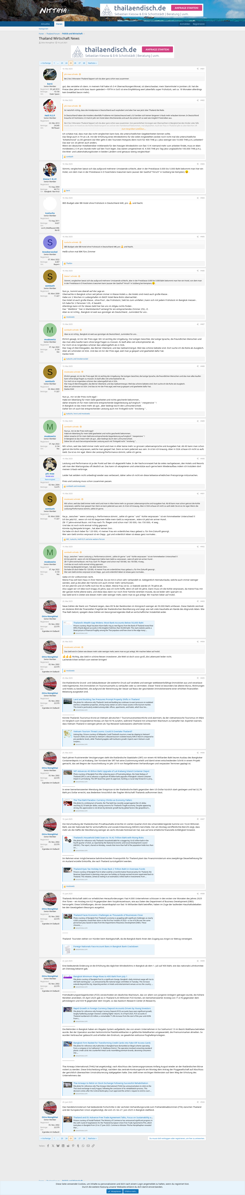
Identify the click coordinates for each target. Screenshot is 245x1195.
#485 (202, 236)
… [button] (58, 63)
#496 (202, 752)
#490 (202, 458)
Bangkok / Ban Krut (51, 191)
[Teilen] (197, 69)
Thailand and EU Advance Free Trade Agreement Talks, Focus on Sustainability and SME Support (120, 1117)
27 (80, 63)
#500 (202, 1102)
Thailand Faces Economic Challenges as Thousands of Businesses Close (108, 915)
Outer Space (54, 94)
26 (75, 63)
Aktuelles (45, 23)
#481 (202, 69)
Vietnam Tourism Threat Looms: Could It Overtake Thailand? (102, 731)
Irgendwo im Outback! (50, 631)
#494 (202, 641)
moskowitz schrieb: (72, 372)
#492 (202, 546)
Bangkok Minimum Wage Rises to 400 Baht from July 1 (100, 976)
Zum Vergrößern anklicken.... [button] (134, 129)
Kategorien (43, 28)
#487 (202, 324)
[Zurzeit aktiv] (50, 470)
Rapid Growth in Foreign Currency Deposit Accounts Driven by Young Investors (112, 1008)
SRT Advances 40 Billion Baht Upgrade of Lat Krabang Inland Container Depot (111, 771)
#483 (202, 164)
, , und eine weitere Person (85, 539)
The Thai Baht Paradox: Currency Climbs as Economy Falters (102, 800)
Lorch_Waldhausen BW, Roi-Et (50, 229)
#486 (202, 271)
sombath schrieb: (71, 330)
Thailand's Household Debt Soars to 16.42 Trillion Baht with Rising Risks (108, 837)
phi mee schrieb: (71, 74)
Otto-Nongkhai (47, 42)
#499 (202, 961)
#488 (202, 366)
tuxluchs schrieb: (71, 242)
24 (66, 63)
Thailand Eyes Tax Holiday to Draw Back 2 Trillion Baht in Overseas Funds (109, 868)
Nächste (91, 63)
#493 (202, 601)
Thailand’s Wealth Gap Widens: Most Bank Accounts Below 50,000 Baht (108, 622)
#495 (202, 678)
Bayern (56, 264)
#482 (202, 100)
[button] (52, 24)
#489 (202, 421)
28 (84, 63)
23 (62, 63)
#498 (202, 893)
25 (71, 63)
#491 (202, 493)
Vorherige (46, 63)
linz (58, 352)
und (77, 359)
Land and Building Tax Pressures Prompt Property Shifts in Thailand (106, 699)
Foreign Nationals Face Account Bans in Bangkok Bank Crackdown (105, 946)
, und (78, 414)
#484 (202, 198)
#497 (202, 819)
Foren (59, 23)
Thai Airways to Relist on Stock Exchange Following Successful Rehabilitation (110, 1083)
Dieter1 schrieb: (70, 276)
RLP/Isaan (55, 128)
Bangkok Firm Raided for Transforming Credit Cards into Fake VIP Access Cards (112, 1042)
